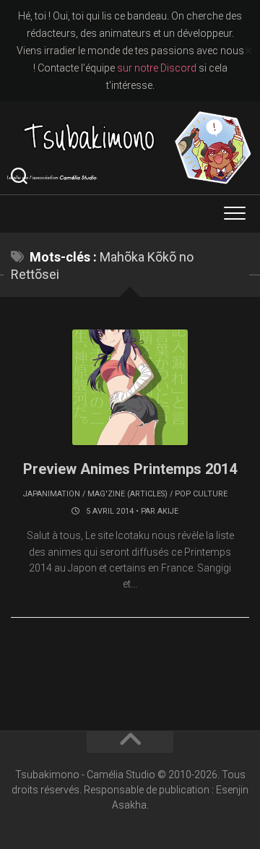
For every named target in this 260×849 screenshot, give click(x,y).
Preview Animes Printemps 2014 (130, 469)
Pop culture (201, 494)
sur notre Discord (156, 68)
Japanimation (51, 494)
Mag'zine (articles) (127, 494)
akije (167, 511)
